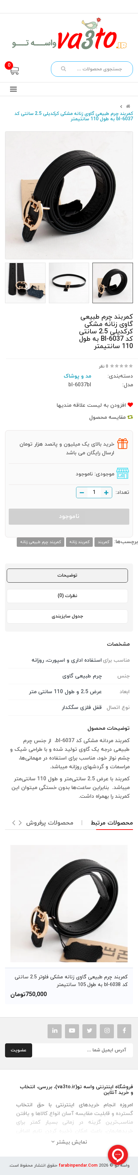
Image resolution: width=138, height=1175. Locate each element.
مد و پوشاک (77, 376)
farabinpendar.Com (78, 1166)
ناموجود (69, 516)
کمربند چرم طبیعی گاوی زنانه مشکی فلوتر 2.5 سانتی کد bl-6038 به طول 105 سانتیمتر (71, 981)
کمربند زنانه (79, 542)
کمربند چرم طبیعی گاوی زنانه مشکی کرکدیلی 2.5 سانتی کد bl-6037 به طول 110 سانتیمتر (73, 116)
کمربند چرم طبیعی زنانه (40, 542)
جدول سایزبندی (67, 616)
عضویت (18, 1050)
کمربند (103, 542)
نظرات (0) (67, 596)
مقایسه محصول (108, 417)
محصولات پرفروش (49, 823)
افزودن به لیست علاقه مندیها (92, 405)
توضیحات (67, 575)
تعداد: (122, 492)
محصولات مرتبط (112, 823)
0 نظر (103, 366)
